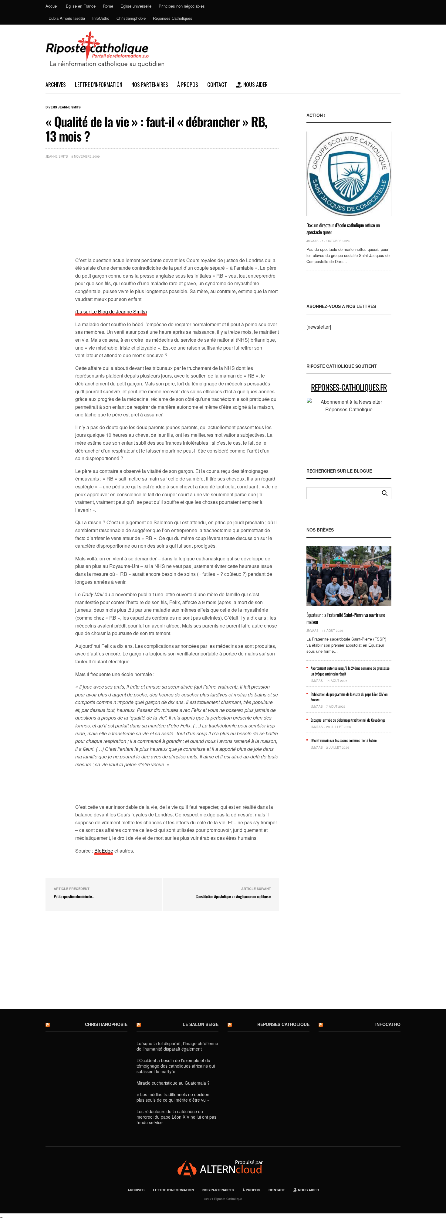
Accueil (52, 6)
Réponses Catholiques (172, 18)
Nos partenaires (149, 84)
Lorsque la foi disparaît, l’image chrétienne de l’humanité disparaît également (177, 1046)
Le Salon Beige (200, 1024)
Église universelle (135, 6)
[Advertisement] (177, 208)
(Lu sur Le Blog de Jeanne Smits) (111, 311)
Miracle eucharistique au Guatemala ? (173, 1083)
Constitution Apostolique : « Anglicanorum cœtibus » (233, 896)
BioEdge (103, 850)
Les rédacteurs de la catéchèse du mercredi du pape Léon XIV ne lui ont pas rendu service (176, 1116)
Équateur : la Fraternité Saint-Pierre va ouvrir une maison (345, 618)
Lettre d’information (98, 84)
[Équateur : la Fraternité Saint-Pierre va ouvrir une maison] (348, 576)
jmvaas (312, 241)
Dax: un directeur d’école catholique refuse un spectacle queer (343, 228)
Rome (108, 6)
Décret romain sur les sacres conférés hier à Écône (344, 740)
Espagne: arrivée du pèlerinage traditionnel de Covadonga (348, 720)
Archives (56, 84)
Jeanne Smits (57, 156)
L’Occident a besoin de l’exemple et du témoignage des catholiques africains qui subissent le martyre (176, 1065)
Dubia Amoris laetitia (67, 18)
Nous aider (255, 84)
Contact (217, 84)
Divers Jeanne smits (63, 107)
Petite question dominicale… (74, 896)
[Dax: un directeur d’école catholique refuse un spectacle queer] (348, 174)
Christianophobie (131, 18)
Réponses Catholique (283, 1024)
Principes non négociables (182, 6)
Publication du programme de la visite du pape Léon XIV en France (349, 697)
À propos (187, 84)
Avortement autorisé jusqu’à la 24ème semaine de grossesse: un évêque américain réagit (350, 670)
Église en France (81, 6)
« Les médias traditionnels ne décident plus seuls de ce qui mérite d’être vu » (174, 1097)
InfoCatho (100, 18)
